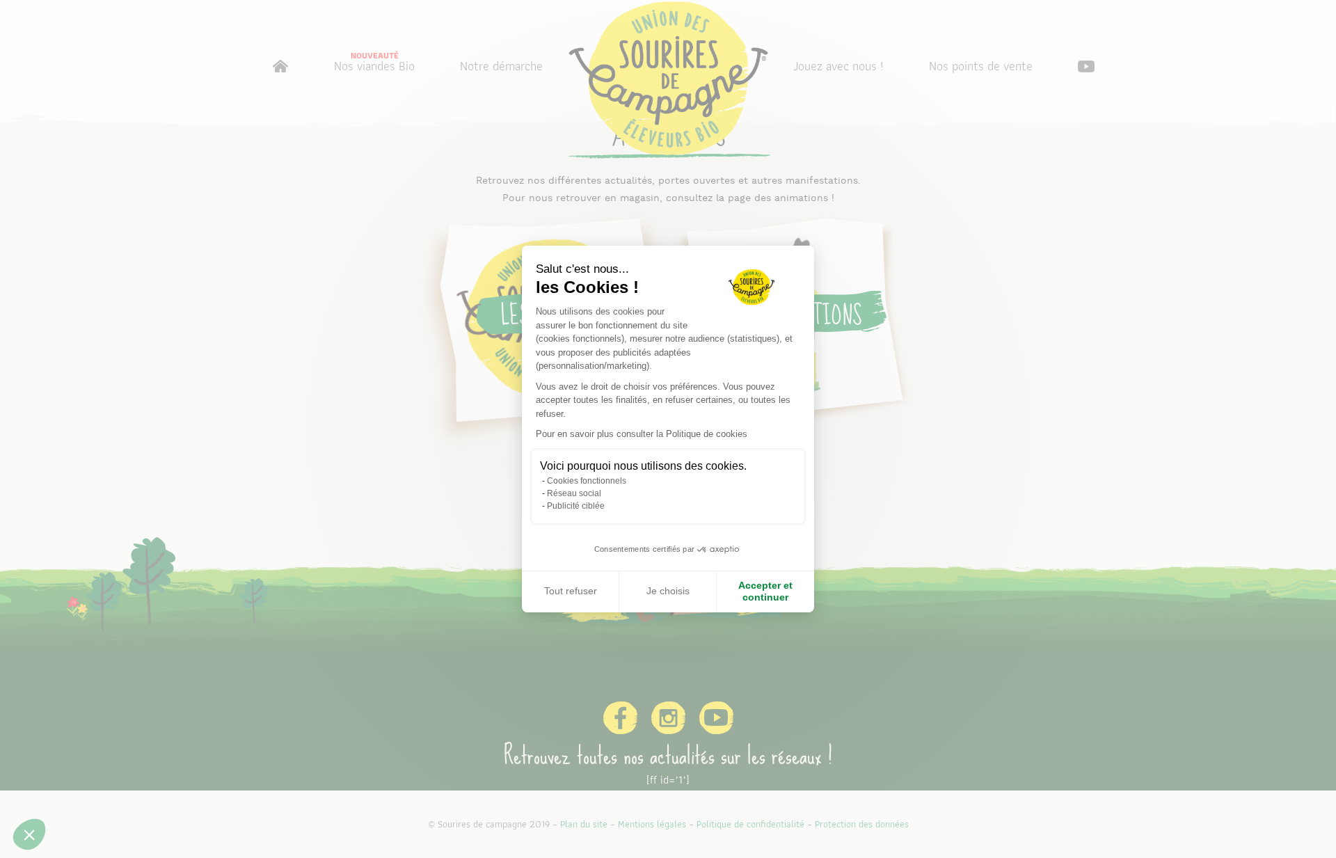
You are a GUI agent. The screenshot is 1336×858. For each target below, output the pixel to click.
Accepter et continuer (765, 591)
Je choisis (668, 590)
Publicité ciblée (576, 506)
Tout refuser (570, 590)
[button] (29, 834)
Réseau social (574, 493)
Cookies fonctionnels (586, 481)
